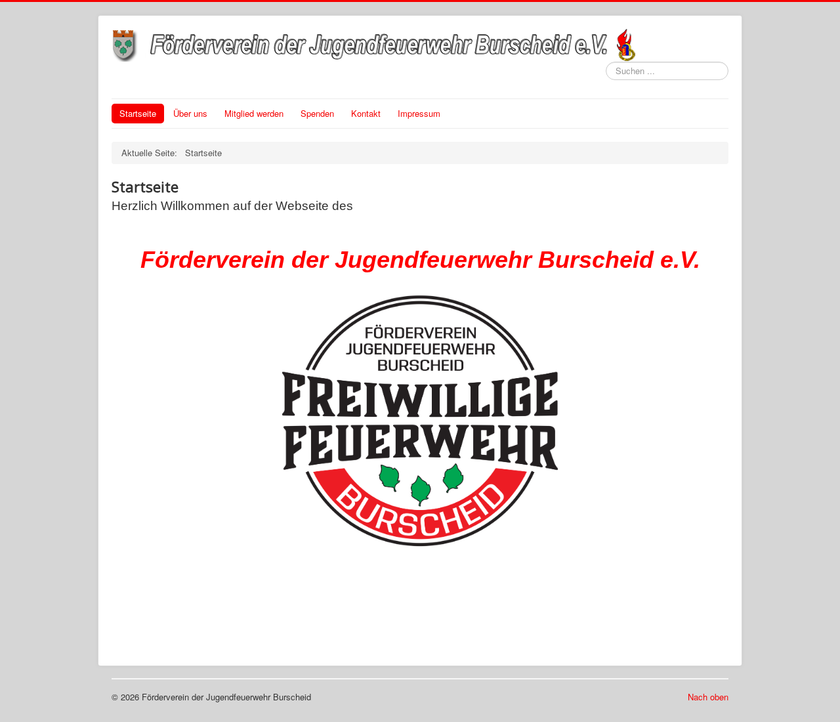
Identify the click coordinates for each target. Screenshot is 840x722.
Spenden (317, 113)
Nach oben (708, 696)
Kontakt (366, 113)
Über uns (190, 113)
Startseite (137, 113)
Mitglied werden (254, 113)
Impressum (419, 113)
